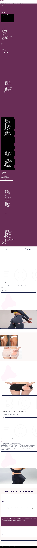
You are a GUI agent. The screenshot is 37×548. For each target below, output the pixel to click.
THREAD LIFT (6, 86)
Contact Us (3, 26)
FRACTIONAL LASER (7, 82)
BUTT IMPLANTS (7, 77)
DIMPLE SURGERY (7, 63)
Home (3, 10)
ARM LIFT (6, 76)
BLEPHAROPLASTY (7, 55)
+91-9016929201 (18, 3)
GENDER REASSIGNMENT (6, 19)
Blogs (3, 25)
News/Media (4, 170)
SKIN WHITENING (7, 97)
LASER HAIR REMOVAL (8, 98)
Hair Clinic (3, 39)
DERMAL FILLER (7, 88)
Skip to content (2, 0)
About (3, 11)
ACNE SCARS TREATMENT (8, 95)
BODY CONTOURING (6, 20)
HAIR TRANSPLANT (4, 31)
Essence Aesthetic (7, 546)
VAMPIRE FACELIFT (7, 90)
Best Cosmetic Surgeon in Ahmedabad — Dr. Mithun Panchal (11, 40)
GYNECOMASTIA (7, 131)
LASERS (4, 15)
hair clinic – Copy (4, 30)
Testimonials (4, 24)
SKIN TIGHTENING (7, 81)
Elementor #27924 (5, 41)
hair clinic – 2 (4, 35)
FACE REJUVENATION (8, 61)
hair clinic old (4, 28)
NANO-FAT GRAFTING (8, 89)
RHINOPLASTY (7, 54)
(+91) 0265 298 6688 (12, 3)
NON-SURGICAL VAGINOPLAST (9, 169)
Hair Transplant (4, 33)
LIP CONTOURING (7, 58)
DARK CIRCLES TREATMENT (8, 96)
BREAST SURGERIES (5, 17)
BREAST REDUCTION (7, 132)
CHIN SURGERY (7, 62)
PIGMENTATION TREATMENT (8, 99)
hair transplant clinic (5, 34)
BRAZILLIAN (6, 78)
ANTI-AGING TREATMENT (6, 18)
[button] (13, 8)
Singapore (3, 29)
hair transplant (4, 32)
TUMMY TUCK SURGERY (8, 74)
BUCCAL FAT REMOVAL (8, 56)
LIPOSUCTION (7, 73)
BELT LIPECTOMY (7, 75)
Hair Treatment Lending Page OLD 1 (7, 38)
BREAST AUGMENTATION (8, 134)
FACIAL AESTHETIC (5, 14)
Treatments (3, 12)
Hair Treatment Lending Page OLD (7, 36)
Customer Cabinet (5, 37)
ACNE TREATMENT (7, 94)
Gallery (3, 23)
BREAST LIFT (6, 133)
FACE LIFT (6, 59)
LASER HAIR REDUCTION (8, 83)
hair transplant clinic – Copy (6, 27)
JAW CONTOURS (7, 57)
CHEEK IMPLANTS (7, 60)
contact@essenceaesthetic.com (5, 3)
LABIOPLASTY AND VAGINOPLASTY (9, 168)
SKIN (3, 16)
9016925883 (21, 3)
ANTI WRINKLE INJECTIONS (8, 87)
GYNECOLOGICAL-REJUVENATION (8, 101)
